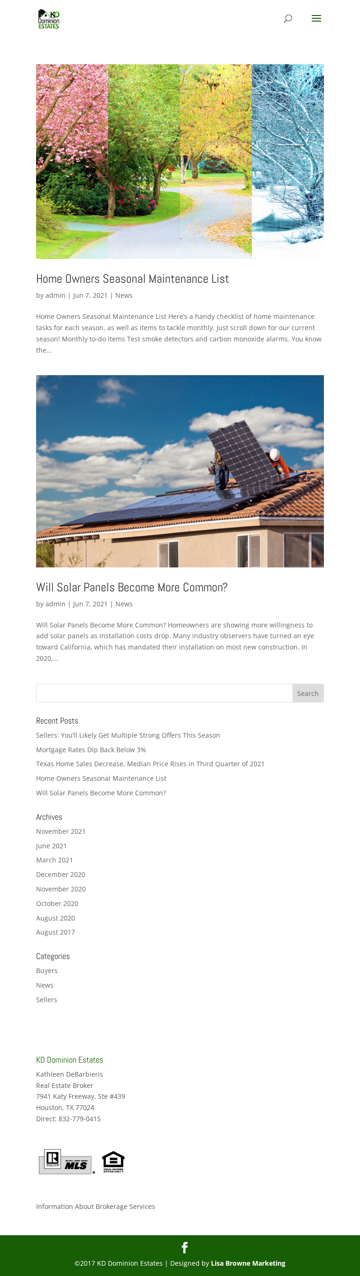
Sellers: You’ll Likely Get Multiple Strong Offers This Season (128, 735)
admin (55, 295)
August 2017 (55, 932)
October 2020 (57, 903)
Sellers (46, 999)
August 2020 (55, 918)
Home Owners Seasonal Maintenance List (132, 279)
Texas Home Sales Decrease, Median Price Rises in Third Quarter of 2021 (150, 763)
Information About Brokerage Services (95, 1206)
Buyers (47, 970)
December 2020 (60, 874)
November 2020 (61, 888)
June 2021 (51, 845)
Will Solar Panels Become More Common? (132, 587)
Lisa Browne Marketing (248, 1263)
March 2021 (54, 859)
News (124, 295)
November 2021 (61, 831)
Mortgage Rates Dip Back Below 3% (91, 749)
